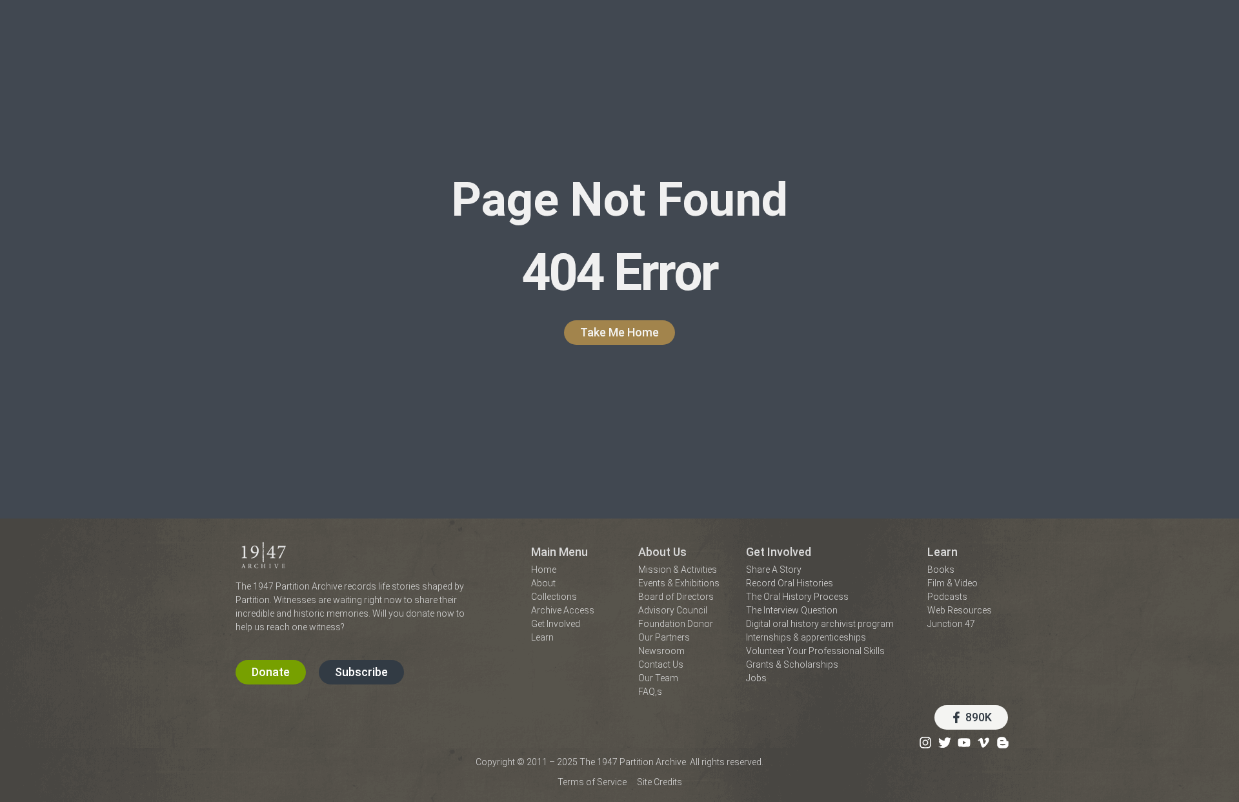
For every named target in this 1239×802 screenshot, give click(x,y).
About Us (662, 552)
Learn (942, 552)
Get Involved (778, 552)
